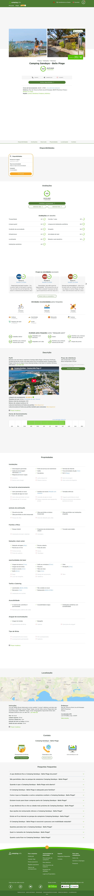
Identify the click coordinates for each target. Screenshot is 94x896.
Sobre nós (75, 858)
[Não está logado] (83, 2)
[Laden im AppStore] (65, 886)
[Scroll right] (86, 284)
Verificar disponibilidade (46, 82)
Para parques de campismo (47, 858)
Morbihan (35, 93)
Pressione (75, 863)
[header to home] (15, 2)
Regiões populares (33, 864)
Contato (60, 859)
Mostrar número (47, 757)
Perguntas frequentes (64, 856)
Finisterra (41, 93)
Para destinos (47, 862)
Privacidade (39, 892)
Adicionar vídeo (37, 206)
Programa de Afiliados (46, 870)
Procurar (11, 5)
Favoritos (76, 2)
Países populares (33, 861)
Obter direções (65, 718)
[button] (21, 160)
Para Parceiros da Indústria (48, 865)
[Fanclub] (23, 5)
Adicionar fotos (56, 206)
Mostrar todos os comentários (46, 296)
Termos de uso (21, 892)
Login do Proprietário (49, 874)
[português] (53, 2)
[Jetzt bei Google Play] (74, 886)
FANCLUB (31, 856)
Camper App (31, 859)
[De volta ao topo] (47, 847)
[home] (15, 853)
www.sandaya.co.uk (72, 754)
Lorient (30, 93)
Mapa (17, 5)
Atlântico (47, 93)
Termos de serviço (63, 892)
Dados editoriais (30, 892)
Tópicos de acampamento (32, 868)
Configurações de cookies (50, 892)
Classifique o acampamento (46, 203)
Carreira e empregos (78, 860)
